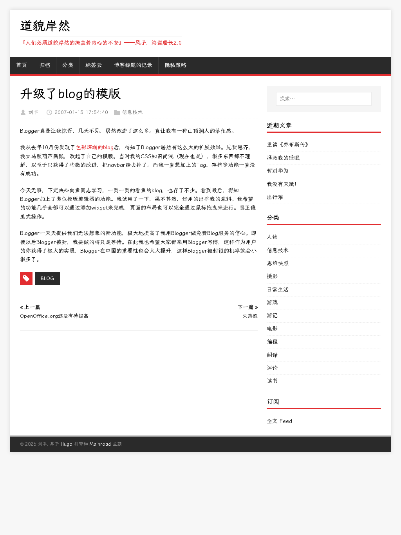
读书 (272, 381)
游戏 (272, 302)
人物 (272, 237)
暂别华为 (278, 171)
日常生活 (278, 289)
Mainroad (100, 444)
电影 (272, 328)
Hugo (66, 444)
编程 (272, 341)
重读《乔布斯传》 (289, 144)
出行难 (275, 197)
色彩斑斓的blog (95, 147)
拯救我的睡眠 (283, 158)
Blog (47, 278)
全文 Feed (279, 421)
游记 (272, 315)
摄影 (272, 276)
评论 (272, 368)
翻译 (272, 355)
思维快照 (278, 263)
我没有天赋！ (283, 184)
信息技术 (132, 112)
